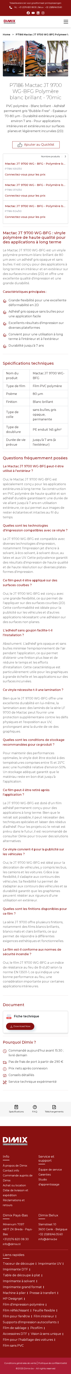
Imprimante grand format (22, 1287)
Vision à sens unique (46, 1334)
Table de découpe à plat (21, 1275)
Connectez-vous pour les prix (25, 174)
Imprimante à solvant (19, 1281)
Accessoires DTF (15, 1334)
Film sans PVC (13, 1345)
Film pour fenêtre (16, 1316)
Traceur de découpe (18, 1263)
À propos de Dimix (15, 1165)
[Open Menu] (66, 21)
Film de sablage (15, 1328)
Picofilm (36, 1328)
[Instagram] (42, 12)
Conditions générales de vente (20, 1363)
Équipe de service (50, 1169)
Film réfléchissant (16, 1310)
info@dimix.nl (11, 1244)
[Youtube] (33, 12)
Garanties (44, 1174)
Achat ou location (14, 1185)
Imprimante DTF (15, 1269)
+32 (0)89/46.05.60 (50, 1234)
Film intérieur (44, 1316)
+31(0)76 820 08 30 (16, 1239)
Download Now (21, 1026)
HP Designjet (13, 1298)
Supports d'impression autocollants (29, 1322)
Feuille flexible (44, 1310)
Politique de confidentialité (52, 1363)
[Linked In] (38, 12)
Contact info (11, 1170)
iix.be (47, 1239)
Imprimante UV (49, 1263)
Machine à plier (14, 1293)
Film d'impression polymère (23, 1304)
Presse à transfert (43, 1293)
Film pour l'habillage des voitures (28, 1339)
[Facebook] (28, 12)
